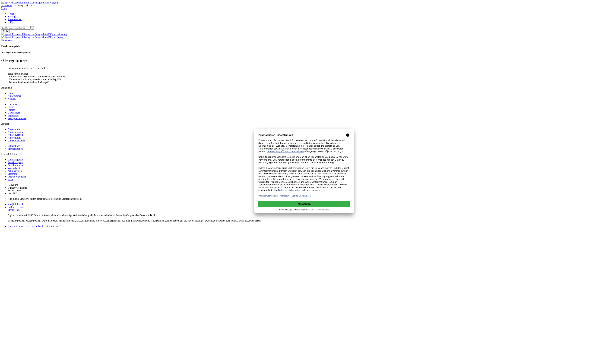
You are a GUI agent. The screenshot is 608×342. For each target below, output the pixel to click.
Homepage (6, 40)
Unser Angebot (15, 159)
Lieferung (12, 173)
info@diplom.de (16, 204)
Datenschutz (14, 112)
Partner (11, 109)
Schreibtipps (14, 146)
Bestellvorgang (15, 162)
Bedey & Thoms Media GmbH (16, 208)
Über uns (12, 104)
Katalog (12, 16)
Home (11, 13)
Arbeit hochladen (16, 140)
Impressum (13, 115)
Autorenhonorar (16, 132)
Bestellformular (15, 165)
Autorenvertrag (15, 134)
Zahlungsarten (15, 171)
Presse (11, 107)
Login (4, 8)
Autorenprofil (14, 137)
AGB (10, 179)
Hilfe (10, 22)
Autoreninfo (14, 129)
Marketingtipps (15, 148)
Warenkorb (6, 5)
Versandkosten (15, 168)
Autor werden (15, 19)
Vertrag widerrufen (17, 118)
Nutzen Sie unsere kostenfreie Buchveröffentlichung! (34, 226)
